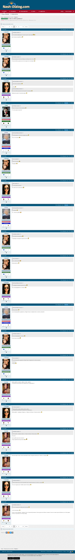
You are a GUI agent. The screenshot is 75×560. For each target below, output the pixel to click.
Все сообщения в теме (64, 29)
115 (9, 26)
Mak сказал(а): (15, 183)
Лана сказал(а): (15, 258)
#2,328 (72, 205)
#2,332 (72, 304)
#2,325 (72, 130)
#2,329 (72, 231)
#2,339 (72, 477)
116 (11, 26)
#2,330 (72, 255)
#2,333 (72, 330)
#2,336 (72, 404)
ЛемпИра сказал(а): (16, 32)
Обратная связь (43, 551)
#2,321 (72, 29)
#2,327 (72, 180)
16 (6, 125)
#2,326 (72, 156)
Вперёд (26, 26)
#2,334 (71, 355)
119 (18, 26)
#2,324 (72, 103)
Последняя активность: (16, 20)
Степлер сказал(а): (16, 480)
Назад (3, 26)
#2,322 (72, 54)
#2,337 (72, 428)
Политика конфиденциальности (58, 551)
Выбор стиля (4, 551)
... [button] (7, 26)
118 (16, 26)
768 (23, 26)
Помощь (64, 551)
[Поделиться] (69, 29)
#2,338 (72, 453)
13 (4, 125)
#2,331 (72, 280)
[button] (17, 11)
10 (9, 326)
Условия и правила (49, 551)
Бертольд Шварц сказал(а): (17, 81)
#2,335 (71, 379)
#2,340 (71, 502)
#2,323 (72, 78)
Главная (68, 551)
